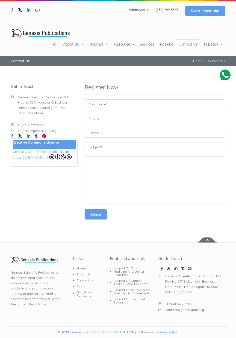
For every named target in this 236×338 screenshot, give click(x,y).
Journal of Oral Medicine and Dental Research (129, 271)
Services (147, 44)
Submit (95, 214)
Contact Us (188, 44)
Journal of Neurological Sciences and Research (131, 291)
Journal (96, 44)
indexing (166, 44)
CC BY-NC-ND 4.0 (35, 157)
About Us (71, 44)
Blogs (81, 286)
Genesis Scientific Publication (35, 152)
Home (197, 61)
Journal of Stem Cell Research (129, 301)
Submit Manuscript (205, 11)
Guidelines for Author (85, 294)
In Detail (211, 44)
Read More (37, 304)
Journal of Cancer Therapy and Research (130, 282)
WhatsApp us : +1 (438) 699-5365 (153, 10)
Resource (122, 44)
